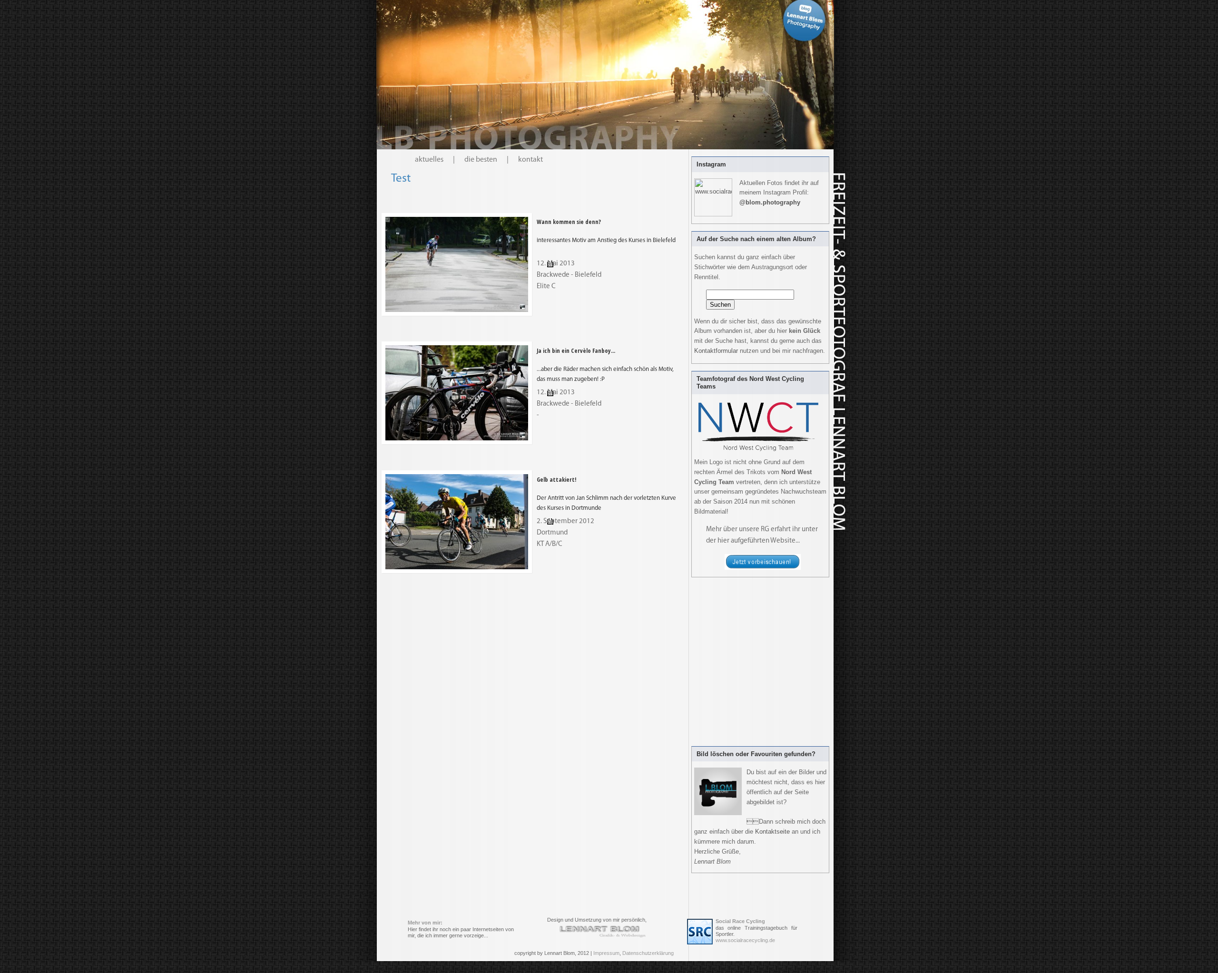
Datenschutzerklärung (648, 953)
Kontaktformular (716, 350)
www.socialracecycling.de (745, 940)
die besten (480, 160)
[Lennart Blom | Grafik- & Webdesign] (602, 931)
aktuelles (429, 160)
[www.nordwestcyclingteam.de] (763, 568)
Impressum (606, 953)
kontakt (530, 160)
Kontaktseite (772, 831)
